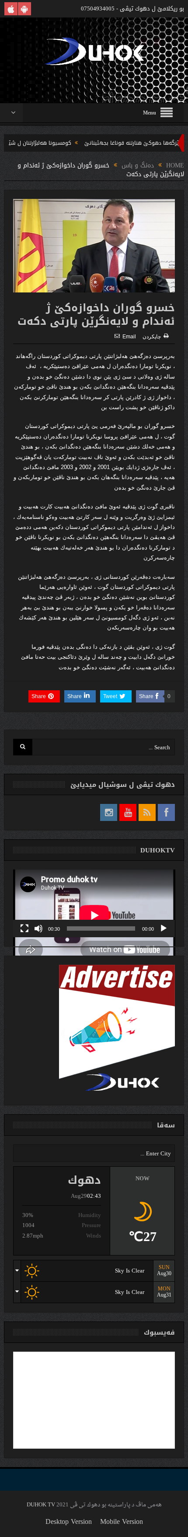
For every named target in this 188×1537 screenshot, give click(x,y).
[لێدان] (163, 928)
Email (129, 337)
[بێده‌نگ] (38, 928)
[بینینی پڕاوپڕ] (24, 928)
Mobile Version (121, 1521)
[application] (94, 903)
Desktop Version (68, 1521)
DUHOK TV (41, 1504)
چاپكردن (152, 337)
